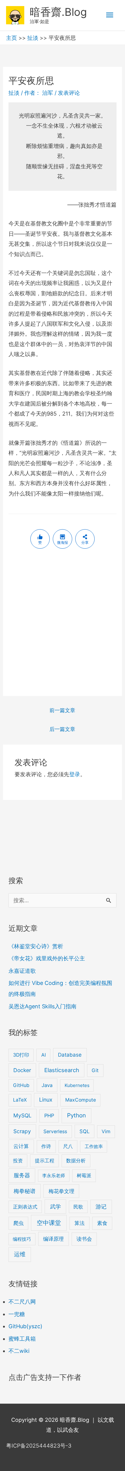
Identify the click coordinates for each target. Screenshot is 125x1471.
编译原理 (53, 1239)
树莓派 (84, 1175)
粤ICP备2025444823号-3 (38, 1445)
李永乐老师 (53, 1175)
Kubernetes (77, 1085)
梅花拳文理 (61, 1191)
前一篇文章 (62, 710)
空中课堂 (49, 1222)
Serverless (55, 1131)
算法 (79, 1223)
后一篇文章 (62, 729)
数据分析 (76, 1161)
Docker (22, 1070)
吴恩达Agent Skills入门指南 (42, 1006)
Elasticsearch (61, 1070)
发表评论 (69, 93)
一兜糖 (16, 1314)
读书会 (84, 1239)
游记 (101, 1206)
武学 (55, 1206)
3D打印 (21, 1055)
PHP (49, 1116)
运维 (19, 1254)
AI (43, 1055)
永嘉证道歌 (22, 971)
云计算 (21, 1146)
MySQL (22, 1115)
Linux (45, 1099)
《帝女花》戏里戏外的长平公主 (46, 958)
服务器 (22, 1175)
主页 (11, 38)
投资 (18, 1161)
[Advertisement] (62, 622)
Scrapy (22, 1131)
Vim (106, 1131)
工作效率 (94, 1146)
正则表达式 (25, 1207)
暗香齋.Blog (58, 11)
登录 (74, 774)
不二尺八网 (22, 1301)
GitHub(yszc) (25, 1326)
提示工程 (44, 1161)
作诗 (46, 1146)
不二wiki (18, 1351)
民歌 (78, 1207)
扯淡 (32, 38)
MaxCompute (80, 1100)
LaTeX (20, 1100)
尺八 (68, 1146)
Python (76, 1115)
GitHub (21, 1085)
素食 (102, 1223)
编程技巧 (22, 1239)
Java (47, 1085)
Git (95, 1070)
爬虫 (18, 1223)
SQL (84, 1131)
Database (70, 1054)
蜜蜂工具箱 (22, 1339)
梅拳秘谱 (24, 1191)
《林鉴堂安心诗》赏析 (35, 946)
